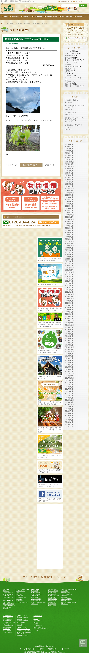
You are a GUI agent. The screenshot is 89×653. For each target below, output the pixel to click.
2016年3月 (69, 420)
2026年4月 (69, 153)
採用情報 (35, 622)
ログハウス (19, 599)
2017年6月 (69, 387)
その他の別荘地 (52, 605)
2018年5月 (69, 362)
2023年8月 (69, 224)
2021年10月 (69, 272)
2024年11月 (69, 190)
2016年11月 (69, 402)
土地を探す (6, 595)
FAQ (76, 1)
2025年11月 (69, 164)
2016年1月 (69, 424)
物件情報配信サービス (22, 635)
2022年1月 (69, 265)
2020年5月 (69, 310)
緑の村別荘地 (34, 595)
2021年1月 (69, 292)
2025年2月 (69, 184)
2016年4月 (69, 418)
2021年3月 (69, 287)
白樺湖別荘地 (34, 597)
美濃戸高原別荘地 (52, 589)
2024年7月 (69, 199)
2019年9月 (69, 327)
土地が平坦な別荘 (21, 597)
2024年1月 (69, 213)
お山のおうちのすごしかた (24, 630)
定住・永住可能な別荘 (22, 602)
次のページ (50, 165)
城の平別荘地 (51, 597)
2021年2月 (69, 290)
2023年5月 (69, 230)
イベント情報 (70, 51)
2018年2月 (69, 369)
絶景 (17, 592)
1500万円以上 (7, 607)
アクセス (35, 619)
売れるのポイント (21, 625)
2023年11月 (69, 217)
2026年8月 (69, 144)
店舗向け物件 (19, 595)
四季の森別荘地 (52, 594)
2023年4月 (69, 232)
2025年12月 (69, 162)
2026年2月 (69, 157)
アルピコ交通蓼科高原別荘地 (38, 602)
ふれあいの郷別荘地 (36, 599)
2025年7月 (69, 173)
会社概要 (34, 577)
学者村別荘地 (51, 602)
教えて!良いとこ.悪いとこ (23, 629)
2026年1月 (69, 160)
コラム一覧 (19, 624)
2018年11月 (69, 349)
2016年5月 (69, 415)
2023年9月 (69, 221)
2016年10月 (69, 404)
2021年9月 (69, 274)
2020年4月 (69, 312)
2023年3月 (69, 235)
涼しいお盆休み (70, 113)
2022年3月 (69, 261)
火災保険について (21, 619)
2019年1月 (69, 345)
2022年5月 (69, 257)
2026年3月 (69, 155)
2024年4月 (69, 206)
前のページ (12, 165)
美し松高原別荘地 (35, 592)
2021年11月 (69, 270)
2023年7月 (69, 226)
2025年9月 (69, 168)
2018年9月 (69, 354)
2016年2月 (69, 422)
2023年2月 (69, 237)
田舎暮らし (69, 75)
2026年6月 (69, 149)
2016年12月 (69, 400)
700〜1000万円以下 (8, 603)
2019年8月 (69, 329)
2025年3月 (69, 182)
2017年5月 (69, 389)
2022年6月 (69, 254)
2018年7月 (69, 358)
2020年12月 (69, 294)
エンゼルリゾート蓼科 (53, 595)
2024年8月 (69, 197)
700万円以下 (6, 602)
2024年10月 (69, 193)
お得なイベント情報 (72, 60)
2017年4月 (69, 391)
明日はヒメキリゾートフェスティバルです (74, 120)
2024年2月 (69, 210)
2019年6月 (69, 334)
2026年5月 (69, 151)
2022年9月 (69, 248)
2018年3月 (69, 367)
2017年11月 (69, 376)
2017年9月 (69, 380)
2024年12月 (69, 188)
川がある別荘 (19, 594)
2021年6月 (69, 281)
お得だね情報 (70, 58)
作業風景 (68, 64)
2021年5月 (69, 283)
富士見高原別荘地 (52, 599)
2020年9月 (69, 301)
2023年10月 (69, 219)
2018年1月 (69, 371)
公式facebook (20, 633)
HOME (25, 577)
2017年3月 (69, 393)
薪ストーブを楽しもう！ (74, 78)
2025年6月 (69, 175)
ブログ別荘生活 (10, 23)
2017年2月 (69, 396)
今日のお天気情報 (71, 101)
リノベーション (20, 590)
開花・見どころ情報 (72, 86)
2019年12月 (69, 321)
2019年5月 (69, 336)
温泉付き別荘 (19, 600)
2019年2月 (69, 343)
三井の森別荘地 (52, 592)
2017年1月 (69, 398)
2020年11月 (69, 296)
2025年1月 (69, 186)
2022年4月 (69, 259)
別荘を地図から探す (8, 592)
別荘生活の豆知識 (71, 67)
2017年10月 (69, 378)
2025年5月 (69, 177)
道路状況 (68, 82)
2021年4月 (69, 285)
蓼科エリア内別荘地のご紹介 (24, 632)
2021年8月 (69, 276)
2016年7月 (69, 411)
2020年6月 (69, 307)
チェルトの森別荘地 (53, 590)
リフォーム (69, 62)
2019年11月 (69, 323)
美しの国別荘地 (52, 603)
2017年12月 (69, 373)
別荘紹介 (68, 69)
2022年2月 (69, 263)
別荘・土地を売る (8, 597)
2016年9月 (69, 407)
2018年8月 (69, 356)
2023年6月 (69, 228)
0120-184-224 (75, 27)
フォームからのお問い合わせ (75, 38)
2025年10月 (69, 166)
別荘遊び (68, 71)
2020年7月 (69, 305)
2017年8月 (69, 382)
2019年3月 (69, 340)
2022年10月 (69, 246)
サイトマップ (84, 1)
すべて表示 (6, 608)
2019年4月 (69, 338)
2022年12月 (69, 241)
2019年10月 (69, 325)
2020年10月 (69, 299)
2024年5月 (69, 204)
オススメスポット (71, 53)
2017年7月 (69, 385)
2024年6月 (69, 202)
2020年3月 (69, 314)
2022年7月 (69, 252)
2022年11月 (69, 243)
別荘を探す (6, 590)
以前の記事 (69, 426)
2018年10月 (69, 351)
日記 (66, 73)
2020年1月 (69, 318)
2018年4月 (69, 365)
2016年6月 (69, 413)
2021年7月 (69, 279)
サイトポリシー (37, 625)
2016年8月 (69, 409)
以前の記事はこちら (31, 165)
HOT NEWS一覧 (37, 616)
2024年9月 (69, 195)
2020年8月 (69, 303)
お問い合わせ (36, 620)
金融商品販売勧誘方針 (22, 620)
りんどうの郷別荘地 (36, 594)
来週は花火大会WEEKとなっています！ (74, 127)
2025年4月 (69, 179)
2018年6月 (69, 360)
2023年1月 (69, 239)
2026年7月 (69, 146)
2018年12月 (69, 347)
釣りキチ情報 (70, 84)
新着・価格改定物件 (8, 594)
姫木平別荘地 (34, 590)
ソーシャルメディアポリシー (41, 628)
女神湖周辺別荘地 (35, 600)
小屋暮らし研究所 (21, 627)
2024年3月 (69, 208)
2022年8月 (69, 250)
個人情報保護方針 (47, 577)
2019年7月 (69, 332)
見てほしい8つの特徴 (66, 1)
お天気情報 (69, 56)
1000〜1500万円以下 (9, 605)
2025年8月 (69, 171)
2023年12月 (69, 215)
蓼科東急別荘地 (52, 600)
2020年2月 (69, 316)
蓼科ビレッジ (34, 603)
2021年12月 (69, 268)
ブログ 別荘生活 (21, 622)
